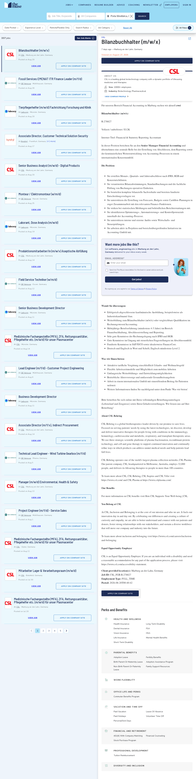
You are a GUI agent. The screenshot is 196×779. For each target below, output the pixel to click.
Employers (171, 5)
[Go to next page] (66, 630)
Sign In (187, 5)
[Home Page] (13, 5)
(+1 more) (51, 141)
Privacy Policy (151, 289)
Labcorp (24, 112)
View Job (36, 66)
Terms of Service (137, 289)
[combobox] (63, 16)
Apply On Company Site (73, 66)
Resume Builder (104, 5)
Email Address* (114, 258)
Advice (121, 5)
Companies (84, 5)
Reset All (127, 28)
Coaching (134, 5)
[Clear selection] (131, 16)
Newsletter (150, 5)
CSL (22, 55)
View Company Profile (115, 96)
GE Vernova (26, 84)
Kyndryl (24, 141)
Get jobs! (137, 279)
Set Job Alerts (84, 38)
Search (142, 16)
